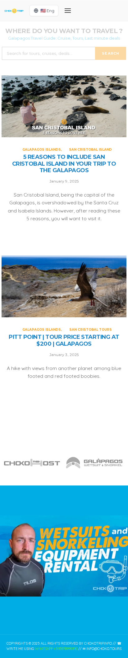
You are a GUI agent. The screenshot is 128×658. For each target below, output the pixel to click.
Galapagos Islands (41, 150)
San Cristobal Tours (90, 330)
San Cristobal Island (90, 150)
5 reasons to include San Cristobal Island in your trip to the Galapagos (64, 164)
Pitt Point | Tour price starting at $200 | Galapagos (64, 340)
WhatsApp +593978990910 (56, 648)
